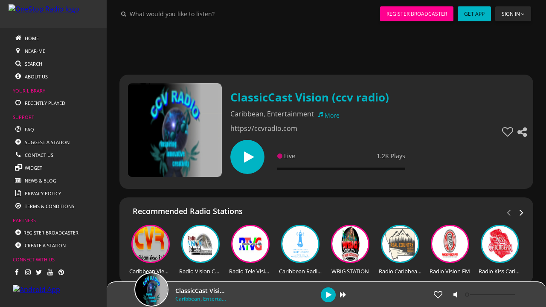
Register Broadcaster (416, 13)
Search (32, 64)
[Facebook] (16, 272)
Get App (474, 13)
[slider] (491, 294)
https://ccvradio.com (263, 128)
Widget (32, 168)
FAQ (28, 129)
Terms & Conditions (48, 206)
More (332, 115)
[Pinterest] (61, 272)
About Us (35, 76)
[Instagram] (27, 272)
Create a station (44, 245)
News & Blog (39, 180)
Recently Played (44, 103)
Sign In (511, 13)
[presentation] (521, 212)
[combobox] (198, 13)
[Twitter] (39, 272)
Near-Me (34, 51)
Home (31, 38)
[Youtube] (50, 272)
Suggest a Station (46, 142)
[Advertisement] (326, 47)
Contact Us (38, 155)
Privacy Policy (42, 193)
